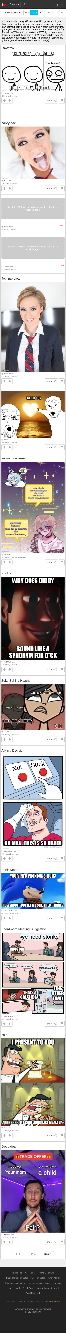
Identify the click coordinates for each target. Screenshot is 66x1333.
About (48, 1283)
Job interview (10, 278)
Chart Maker (54, 1278)
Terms (10, 1288)
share (50, 100)
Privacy (57, 1283)
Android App (33, 1301)
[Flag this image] (62, 100)
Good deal (8, 1146)
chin (4, 1035)
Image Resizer (35, 1283)
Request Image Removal (47, 1288)
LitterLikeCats (8, 732)
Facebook (11, 1301)
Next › (47, 1253)
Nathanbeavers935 (10, 851)
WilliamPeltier (8, 181)
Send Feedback (33, 1293)
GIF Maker (30, 1273)
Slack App (28, 1288)
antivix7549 (7, 554)
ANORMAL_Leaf (9, 662)
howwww (7, 47)
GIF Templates (38, 1278)
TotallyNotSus (10, 12)
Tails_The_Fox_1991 (11, 910)
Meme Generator (46, 1273)
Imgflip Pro (17, 1273)
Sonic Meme (10, 870)
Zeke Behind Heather (16, 680)
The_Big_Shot (8, 93)
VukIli (6, 439)
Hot (27, 12)
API (18, 1288)
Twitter (22, 1301)
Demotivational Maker (15, 1283)
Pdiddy (6, 573)
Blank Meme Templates (17, 1278)
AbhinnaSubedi (9, 1128)
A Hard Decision (12, 750)
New (34, 12)
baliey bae (8, 123)
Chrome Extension (51, 1301)
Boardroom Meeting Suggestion (23, 929)
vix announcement (14, 458)
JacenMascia (8, 1016)
